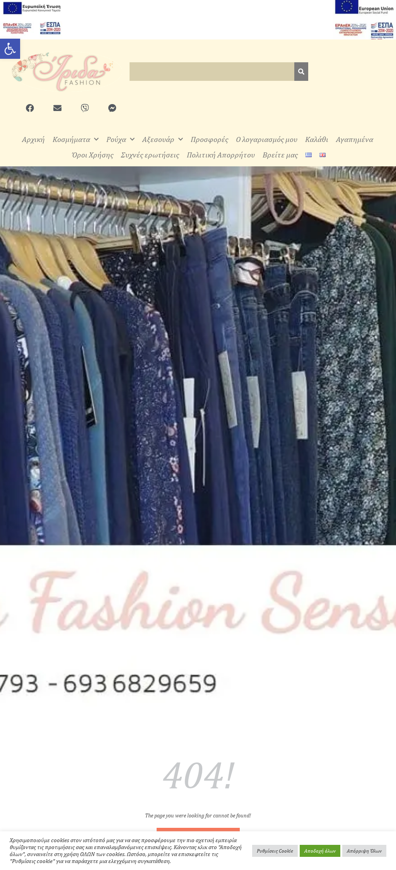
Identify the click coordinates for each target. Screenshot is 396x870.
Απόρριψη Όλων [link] (364, 851)
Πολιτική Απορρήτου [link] (221, 154)
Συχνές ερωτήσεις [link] (150, 154)
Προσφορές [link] (209, 139)
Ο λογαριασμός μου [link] (266, 139)
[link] (10, 49)
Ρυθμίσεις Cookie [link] (275, 851)
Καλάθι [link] (316, 139)
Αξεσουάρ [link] (158, 139)
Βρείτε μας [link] (280, 154)
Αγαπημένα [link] (354, 139)
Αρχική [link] (33, 139)
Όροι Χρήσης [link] (92, 154)
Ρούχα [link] (116, 139)
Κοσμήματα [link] (71, 139)
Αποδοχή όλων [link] (320, 851)
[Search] (301, 71)
